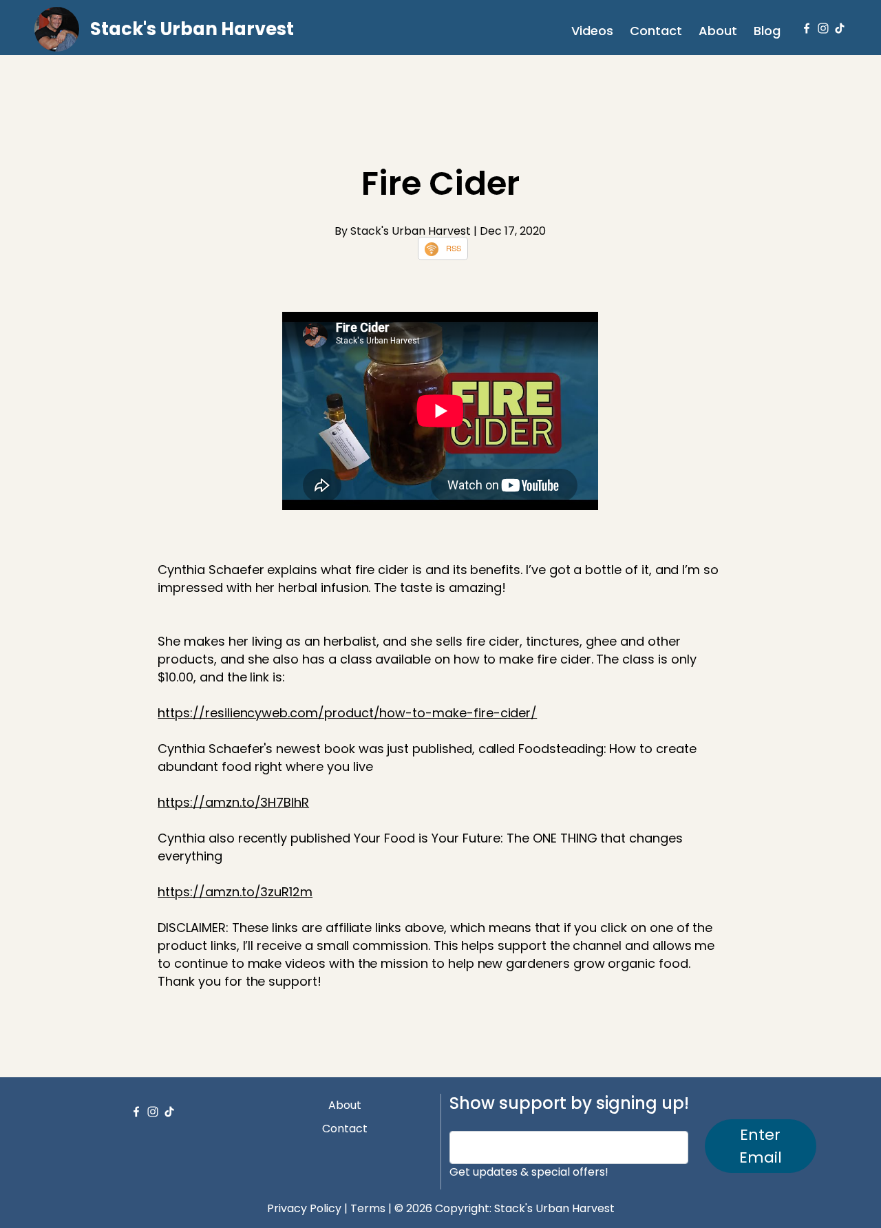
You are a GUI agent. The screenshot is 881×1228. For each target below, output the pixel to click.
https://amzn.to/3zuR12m (235, 891)
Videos (592, 30)
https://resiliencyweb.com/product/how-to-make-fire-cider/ (347, 712)
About (718, 30)
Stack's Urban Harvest (192, 29)
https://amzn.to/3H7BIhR (233, 802)
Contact (656, 30)
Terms (367, 1208)
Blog (767, 30)
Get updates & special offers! (528, 1172)
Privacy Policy (304, 1208)
